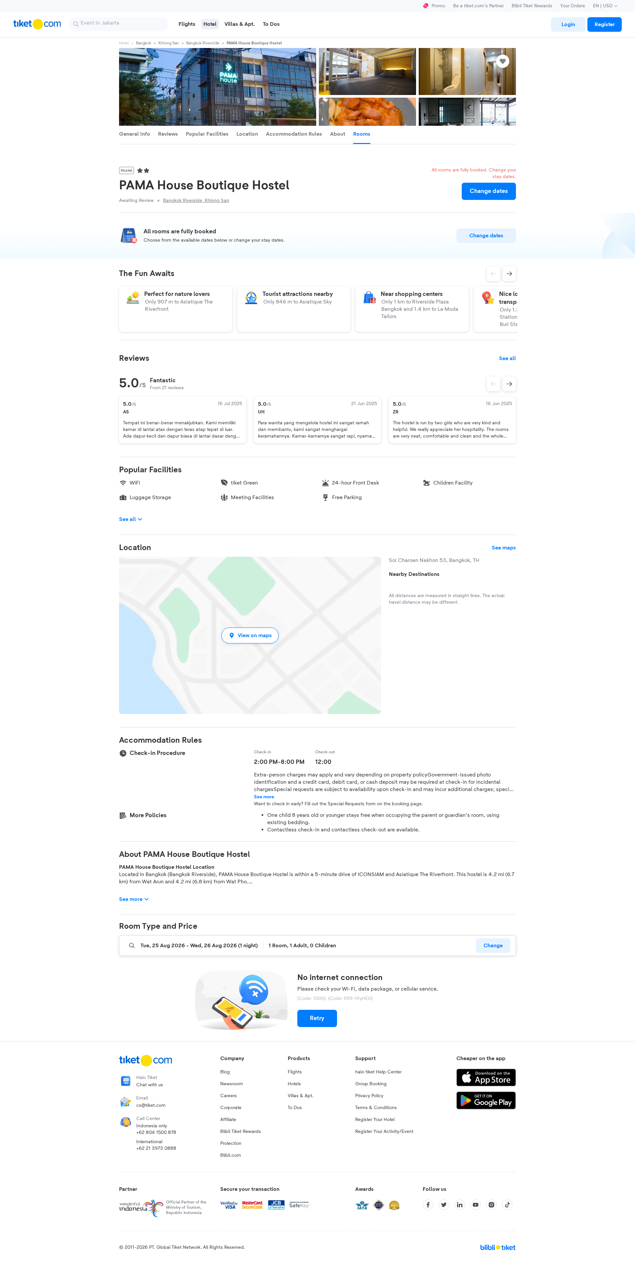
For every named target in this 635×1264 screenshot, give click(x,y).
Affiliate (228, 1120)
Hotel (124, 43)
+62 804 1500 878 (156, 1133)
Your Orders (572, 6)
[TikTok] (507, 1204)
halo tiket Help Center (378, 1072)
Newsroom (231, 1084)
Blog (225, 1072)
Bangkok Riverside (202, 43)
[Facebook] (428, 1204)
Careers (228, 1096)
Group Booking (371, 1084)
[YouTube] (475, 1204)
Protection (230, 1144)
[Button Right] (509, 384)
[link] (568, 24)
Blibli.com (230, 1155)
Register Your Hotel (375, 1120)
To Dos (295, 1108)
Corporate (230, 1108)
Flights (295, 1072)
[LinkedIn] (459, 1204)
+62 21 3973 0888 (156, 1148)
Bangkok (143, 43)
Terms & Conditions (376, 1108)
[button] (250, 635)
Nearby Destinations (414, 574)
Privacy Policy (369, 1096)
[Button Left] (493, 384)
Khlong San (168, 43)
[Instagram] (491, 1204)
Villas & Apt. (301, 1096)
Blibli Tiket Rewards (532, 6)
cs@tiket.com (151, 1105)
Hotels (294, 1084)
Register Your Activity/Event (384, 1132)
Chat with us (149, 1085)
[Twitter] (444, 1204)
